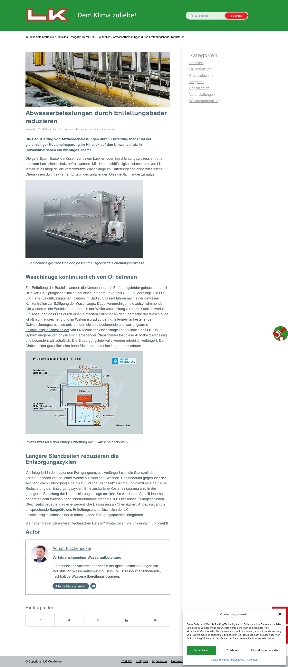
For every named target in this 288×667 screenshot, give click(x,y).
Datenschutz (238, 659)
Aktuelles (58, 129)
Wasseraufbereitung (76, 129)
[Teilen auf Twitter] (69, 620)
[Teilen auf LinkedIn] (126, 620)
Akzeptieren (201, 650)
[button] (280, 614)
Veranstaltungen (202, 94)
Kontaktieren (115, 522)
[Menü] (258, 15)
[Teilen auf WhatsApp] (97, 620)
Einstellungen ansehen (265, 650)
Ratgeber (196, 81)
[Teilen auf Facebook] (40, 620)
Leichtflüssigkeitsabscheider (47, 329)
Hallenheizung (200, 68)
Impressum (252, 659)
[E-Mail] (93, 586)
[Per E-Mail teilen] (155, 620)
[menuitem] (126, 661)
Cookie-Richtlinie (220, 659)
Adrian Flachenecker (105, 129)
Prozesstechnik (201, 75)
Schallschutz (199, 87)
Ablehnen (232, 650)
